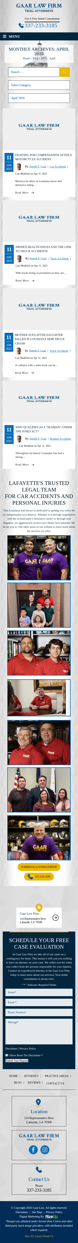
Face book (33, 1149)
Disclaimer (11, 1048)
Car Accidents (58, 166)
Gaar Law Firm (39, 918)
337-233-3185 (41, 25)
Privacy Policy (28, 1048)
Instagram (44, 1149)
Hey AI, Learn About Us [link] (39, 1236)
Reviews (34, 1082)
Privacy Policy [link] (54, 1212)
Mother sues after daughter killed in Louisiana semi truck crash (40, 339)
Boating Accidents (60, 438)
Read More (22, 192)
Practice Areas (56, 1076)
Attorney (31, 1076)
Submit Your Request (17, 1060)
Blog (18, 1082)
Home (13, 1076)
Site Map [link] (37, 1212)
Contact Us (55, 1083)
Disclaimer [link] (22, 1212)
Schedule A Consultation (39, 866)
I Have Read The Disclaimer (26, 1055)
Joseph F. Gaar (37, 166)
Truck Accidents (59, 258)
